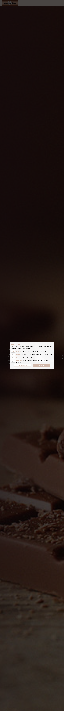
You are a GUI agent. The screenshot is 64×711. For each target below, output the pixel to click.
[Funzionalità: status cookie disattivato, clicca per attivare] (13, 358)
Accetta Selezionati (22, 365)
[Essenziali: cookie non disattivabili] (13, 351)
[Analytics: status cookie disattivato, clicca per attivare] (13, 355)
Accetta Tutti (41, 365)
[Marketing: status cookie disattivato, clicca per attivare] (13, 361)
